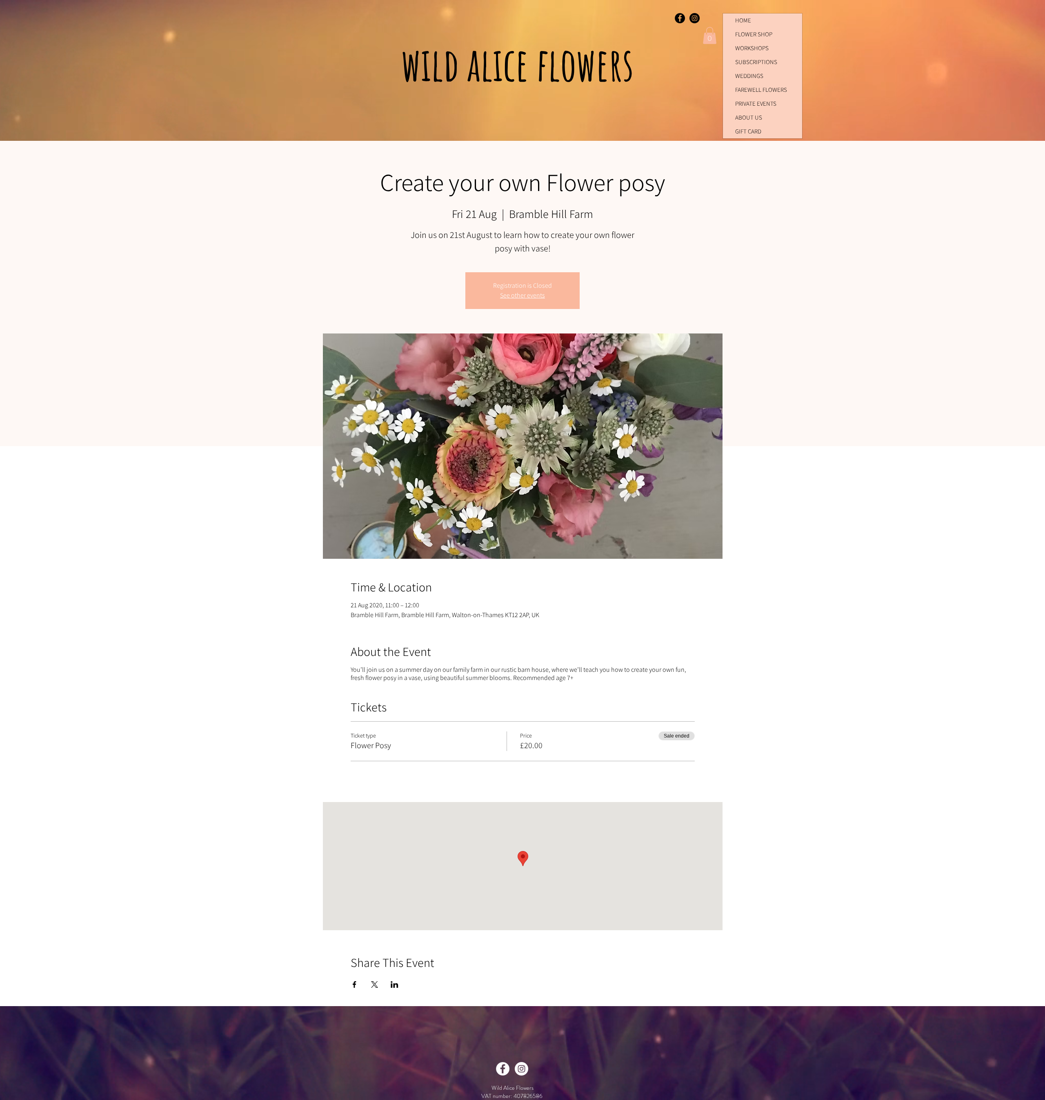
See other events (522, 295)
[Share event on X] (374, 984)
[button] (710, 35)
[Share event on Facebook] (354, 984)
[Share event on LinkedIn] (394, 984)
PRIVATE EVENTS (755, 103)
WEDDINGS (749, 76)
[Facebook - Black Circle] (680, 18)
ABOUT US (748, 117)
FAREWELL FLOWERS (761, 89)
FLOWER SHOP (753, 34)
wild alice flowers (521, 63)
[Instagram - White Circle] (521, 1069)
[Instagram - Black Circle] (694, 18)
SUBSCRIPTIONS (756, 62)
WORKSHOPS (752, 48)
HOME (743, 20)
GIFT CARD (748, 131)
